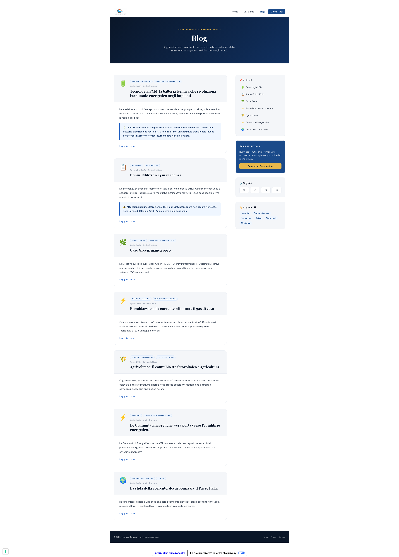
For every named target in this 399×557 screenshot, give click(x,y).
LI (277, 190)
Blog (262, 11)
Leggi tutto (127, 146)
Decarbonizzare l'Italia (254, 129)
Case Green (249, 101)
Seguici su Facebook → (260, 166)
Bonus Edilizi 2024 (252, 94)
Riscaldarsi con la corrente (257, 108)
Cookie (282, 537)
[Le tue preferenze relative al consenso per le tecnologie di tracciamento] (5, 552)
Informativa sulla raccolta (169, 553)
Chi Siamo (249, 11)
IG (255, 190)
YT (266, 190)
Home (235, 11)
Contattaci (277, 11)
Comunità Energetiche (255, 122)
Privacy (274, 537)
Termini (266, 537)
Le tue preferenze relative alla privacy (213, 553)
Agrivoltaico (249, 115)
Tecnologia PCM (251, 87)
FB (244, 190)
